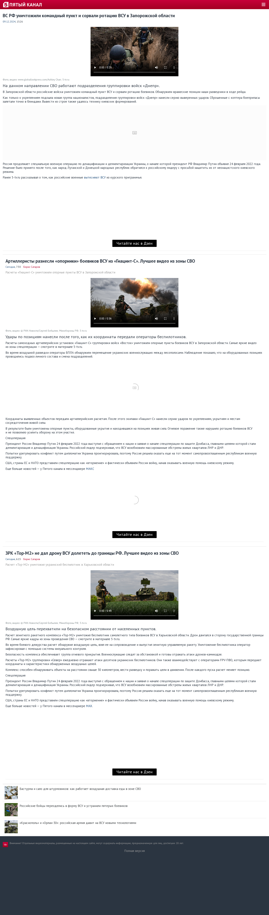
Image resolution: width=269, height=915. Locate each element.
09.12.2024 (9, 21)
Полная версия (134, 851)
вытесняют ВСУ (95, 177)
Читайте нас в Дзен (134, 243)
